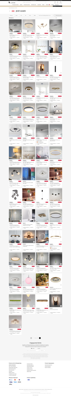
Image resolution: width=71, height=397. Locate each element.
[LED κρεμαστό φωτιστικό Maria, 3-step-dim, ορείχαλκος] (28, 50)
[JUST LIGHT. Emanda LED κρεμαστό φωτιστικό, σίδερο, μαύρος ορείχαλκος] (42, 50)
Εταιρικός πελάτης (29, 367)
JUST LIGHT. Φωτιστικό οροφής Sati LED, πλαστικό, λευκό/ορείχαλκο (14, 268)
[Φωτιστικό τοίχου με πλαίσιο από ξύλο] (42, 71)
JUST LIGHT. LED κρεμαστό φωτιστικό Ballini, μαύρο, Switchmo (41, 204)
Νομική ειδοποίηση (26, 389)
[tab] (11, 15)
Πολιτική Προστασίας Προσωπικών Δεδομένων (39, 389)
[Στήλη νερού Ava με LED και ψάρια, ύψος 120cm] (28, 177)
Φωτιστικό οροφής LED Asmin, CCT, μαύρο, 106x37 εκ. (55, 140)
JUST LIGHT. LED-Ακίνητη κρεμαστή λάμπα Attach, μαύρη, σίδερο (55, 77)
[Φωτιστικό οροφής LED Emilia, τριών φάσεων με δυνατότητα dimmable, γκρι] (28, 113)
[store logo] (12, 2)
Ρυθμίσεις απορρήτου (21, 389)
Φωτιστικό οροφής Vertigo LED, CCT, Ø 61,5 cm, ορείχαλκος (55, 289)
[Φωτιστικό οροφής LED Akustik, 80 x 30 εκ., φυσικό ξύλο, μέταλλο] (42, 304)
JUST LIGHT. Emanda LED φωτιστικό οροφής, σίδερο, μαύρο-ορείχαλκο (14, 98)
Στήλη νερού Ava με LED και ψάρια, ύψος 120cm (28, 183)
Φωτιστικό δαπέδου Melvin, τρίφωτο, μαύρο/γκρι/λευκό (55, 119)
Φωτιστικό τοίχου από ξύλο (54, 309)
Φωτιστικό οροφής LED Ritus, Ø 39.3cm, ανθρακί (42, 119)
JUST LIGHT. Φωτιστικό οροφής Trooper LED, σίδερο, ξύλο (55, 98)
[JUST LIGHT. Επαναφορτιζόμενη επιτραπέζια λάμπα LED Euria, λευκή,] (15, 219)
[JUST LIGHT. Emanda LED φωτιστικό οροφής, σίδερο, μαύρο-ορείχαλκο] (15, 92)
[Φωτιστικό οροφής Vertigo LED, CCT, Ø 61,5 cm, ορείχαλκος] (55, 283)
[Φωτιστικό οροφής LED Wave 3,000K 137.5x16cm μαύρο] (42, 134)
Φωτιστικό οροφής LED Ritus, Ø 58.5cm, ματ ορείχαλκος (55, 162)
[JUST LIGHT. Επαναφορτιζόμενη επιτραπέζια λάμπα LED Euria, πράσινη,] (28, 198)
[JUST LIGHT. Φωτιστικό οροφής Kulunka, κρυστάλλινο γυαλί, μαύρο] (15, 50)
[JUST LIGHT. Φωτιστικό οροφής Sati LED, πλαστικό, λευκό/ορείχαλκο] (15, 262)
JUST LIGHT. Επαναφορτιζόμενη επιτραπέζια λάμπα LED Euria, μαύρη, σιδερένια (55, 183)
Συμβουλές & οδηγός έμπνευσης (31, 370)
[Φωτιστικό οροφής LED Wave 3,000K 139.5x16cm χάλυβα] (28, 71)
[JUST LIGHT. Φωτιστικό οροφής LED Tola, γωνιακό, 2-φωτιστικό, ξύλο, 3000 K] (42, 219)
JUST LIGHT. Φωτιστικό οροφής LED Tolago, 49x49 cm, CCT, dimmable (41, 183)
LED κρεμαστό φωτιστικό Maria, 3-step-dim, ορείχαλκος (28, 56)
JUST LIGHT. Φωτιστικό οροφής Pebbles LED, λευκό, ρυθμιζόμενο (15, 119)
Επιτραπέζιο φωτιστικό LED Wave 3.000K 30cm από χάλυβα (27, 225)
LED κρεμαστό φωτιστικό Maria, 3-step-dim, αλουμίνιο (42, 98)
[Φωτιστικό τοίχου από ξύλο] (55, 304)
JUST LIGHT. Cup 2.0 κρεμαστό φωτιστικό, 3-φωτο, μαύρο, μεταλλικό (14, 246)
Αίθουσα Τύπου (29, 371)
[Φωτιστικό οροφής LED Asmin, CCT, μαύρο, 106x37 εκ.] (55, 134)
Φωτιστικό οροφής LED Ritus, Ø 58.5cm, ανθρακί (55, 225)
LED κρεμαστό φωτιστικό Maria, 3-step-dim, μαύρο (28, 140)
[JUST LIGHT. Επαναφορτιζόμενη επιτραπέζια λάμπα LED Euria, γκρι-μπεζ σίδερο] (42, 262)
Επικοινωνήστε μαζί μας (12, 368)
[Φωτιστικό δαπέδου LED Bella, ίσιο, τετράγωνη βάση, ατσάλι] (55, 50)
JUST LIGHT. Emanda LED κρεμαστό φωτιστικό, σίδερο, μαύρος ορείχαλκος (42, 56)
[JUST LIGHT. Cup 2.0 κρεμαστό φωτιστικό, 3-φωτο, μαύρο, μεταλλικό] (15, 240)
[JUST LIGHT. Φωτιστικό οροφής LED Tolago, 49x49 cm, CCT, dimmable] (42, 177)
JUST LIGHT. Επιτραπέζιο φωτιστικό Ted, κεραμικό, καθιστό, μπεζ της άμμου (15, 162)
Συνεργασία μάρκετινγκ (30, 365)
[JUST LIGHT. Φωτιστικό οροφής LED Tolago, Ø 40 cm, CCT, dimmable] (15, 283)
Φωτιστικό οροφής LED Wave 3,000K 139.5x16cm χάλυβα (28, 77)
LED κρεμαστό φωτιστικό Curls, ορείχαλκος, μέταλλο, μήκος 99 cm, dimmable (14, 77)
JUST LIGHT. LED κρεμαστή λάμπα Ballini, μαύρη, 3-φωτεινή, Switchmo (55, 204)
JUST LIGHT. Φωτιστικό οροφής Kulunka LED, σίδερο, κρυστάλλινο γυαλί (28, 35)
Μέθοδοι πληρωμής (11, 372)
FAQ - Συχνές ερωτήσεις (12, 366)
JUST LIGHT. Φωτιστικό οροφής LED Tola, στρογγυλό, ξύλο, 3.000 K (28, 98)
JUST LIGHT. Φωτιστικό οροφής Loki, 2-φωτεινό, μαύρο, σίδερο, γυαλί (15, 183)
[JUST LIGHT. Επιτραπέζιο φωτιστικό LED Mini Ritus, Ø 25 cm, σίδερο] (42, 240)
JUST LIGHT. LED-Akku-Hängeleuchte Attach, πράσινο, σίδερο (55, 268)
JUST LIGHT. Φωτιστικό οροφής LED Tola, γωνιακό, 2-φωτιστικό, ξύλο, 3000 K (42, 225)
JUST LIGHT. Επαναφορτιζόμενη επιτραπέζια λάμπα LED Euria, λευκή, (14, 225)
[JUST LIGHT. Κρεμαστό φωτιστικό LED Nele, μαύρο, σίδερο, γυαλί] (28, 156)
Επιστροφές (10, 371)
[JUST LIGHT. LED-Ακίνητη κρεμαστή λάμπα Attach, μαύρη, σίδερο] (55, 71)
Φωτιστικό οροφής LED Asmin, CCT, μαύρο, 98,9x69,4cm (14, 35)
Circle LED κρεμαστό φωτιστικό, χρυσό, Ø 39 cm (55, 246)
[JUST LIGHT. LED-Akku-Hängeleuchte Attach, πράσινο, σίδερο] (55, 262)
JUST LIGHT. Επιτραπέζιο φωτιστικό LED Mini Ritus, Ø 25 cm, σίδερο (42, 246)
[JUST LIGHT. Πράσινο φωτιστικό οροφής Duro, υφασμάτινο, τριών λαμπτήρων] (15, 325)
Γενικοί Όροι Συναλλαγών (31, 389)
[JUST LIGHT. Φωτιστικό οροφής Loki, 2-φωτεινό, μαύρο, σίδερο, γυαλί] (15, 177)
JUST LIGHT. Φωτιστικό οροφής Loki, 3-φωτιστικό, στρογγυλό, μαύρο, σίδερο (28, 268)
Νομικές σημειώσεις (48, 367)
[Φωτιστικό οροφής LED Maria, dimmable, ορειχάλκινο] (42, 29)
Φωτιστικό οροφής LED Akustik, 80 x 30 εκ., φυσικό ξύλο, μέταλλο (42, 310)
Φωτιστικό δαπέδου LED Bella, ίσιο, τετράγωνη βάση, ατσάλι (55, 56)
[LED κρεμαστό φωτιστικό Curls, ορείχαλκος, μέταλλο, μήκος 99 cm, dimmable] (15, 71)
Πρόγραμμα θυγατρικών (30, 366)
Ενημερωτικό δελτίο (30, 363)
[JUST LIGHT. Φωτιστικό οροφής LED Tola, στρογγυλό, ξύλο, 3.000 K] (28, 92)
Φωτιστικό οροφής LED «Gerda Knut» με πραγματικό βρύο (15, 310)
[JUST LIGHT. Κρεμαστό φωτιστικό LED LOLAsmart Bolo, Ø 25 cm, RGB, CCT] (28, 283)
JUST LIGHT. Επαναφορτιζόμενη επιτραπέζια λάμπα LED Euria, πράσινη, (28, 204)
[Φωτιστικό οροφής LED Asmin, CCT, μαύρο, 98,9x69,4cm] (15, 29)
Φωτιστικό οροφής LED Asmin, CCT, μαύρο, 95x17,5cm (55, 35)
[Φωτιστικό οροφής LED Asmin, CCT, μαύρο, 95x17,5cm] (55, 29)
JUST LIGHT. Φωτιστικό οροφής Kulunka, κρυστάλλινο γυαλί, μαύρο (15, 56)
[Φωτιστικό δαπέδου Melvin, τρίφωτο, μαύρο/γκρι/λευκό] (55, 113)
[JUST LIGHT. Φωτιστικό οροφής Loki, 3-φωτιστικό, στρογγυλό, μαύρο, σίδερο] (28, 262)
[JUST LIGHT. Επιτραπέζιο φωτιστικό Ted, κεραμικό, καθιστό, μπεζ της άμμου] (15, 156)
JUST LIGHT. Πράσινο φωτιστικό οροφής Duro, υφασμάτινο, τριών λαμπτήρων (15, 331)
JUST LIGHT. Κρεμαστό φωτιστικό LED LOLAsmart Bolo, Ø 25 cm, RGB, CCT (28, 289)
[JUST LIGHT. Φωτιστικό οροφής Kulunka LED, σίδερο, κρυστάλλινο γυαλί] (28, 29)
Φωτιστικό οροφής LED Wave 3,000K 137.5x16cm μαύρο (41, 140)
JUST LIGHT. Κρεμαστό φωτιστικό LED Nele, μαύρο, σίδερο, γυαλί (28, 162)
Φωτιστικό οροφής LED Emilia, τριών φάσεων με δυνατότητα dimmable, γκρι (28, 119)
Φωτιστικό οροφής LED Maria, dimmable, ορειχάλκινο (42, 35)
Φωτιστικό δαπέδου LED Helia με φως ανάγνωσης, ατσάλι (41, 162)
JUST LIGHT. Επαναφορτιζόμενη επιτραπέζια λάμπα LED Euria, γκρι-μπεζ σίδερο (42, 269)
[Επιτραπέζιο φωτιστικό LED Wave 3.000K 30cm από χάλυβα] (28, 219)
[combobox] (34, 2)
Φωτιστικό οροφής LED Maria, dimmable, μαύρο (15, 140)
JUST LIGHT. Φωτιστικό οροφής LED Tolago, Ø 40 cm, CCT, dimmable (14, 289)
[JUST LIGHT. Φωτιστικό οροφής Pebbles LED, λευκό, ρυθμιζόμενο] (15, 113)
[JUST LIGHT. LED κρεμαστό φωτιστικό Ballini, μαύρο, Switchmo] (42, 198)
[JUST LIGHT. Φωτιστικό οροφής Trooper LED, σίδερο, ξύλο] (55, 92)
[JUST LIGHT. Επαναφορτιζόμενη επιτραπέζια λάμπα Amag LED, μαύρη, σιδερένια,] (42, 283)
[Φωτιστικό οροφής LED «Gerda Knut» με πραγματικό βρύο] (15, 304)
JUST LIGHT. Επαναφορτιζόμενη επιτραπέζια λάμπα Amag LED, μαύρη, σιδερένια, (41, 289)
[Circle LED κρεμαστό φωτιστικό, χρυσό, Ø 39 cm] (55, 240)
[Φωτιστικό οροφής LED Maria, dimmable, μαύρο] (15, 134)
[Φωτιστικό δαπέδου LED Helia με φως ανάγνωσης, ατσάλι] (42, 156)
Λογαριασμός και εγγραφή (12, 373)
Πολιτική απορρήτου (48, 366)
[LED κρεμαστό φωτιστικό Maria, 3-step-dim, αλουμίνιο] (42, 92)
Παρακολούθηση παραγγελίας (13, 367)
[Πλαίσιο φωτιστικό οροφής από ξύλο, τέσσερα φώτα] (28, 240)
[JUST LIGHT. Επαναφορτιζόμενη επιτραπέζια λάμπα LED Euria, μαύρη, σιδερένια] (55, 177)
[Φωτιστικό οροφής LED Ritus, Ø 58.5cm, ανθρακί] (55, 219)
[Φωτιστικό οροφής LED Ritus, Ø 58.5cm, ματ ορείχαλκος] (55, 156)
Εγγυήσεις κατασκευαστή (12, 375)
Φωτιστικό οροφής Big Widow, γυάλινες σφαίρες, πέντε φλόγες (15, 204)
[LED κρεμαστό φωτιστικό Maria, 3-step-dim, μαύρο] (28, 134)
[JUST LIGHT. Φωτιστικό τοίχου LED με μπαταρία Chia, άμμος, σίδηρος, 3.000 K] (28, 304)
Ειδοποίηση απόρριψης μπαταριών (48, 389)
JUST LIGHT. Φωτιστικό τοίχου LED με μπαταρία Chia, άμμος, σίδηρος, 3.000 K (28, 310)
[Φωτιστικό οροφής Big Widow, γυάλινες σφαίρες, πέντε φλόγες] (15, 198)
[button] (20, 31)
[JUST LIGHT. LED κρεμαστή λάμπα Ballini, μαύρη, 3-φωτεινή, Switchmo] (55, 198)
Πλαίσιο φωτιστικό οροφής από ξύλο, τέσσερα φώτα (28, 246)
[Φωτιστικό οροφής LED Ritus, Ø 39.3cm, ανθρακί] (42, 113)
